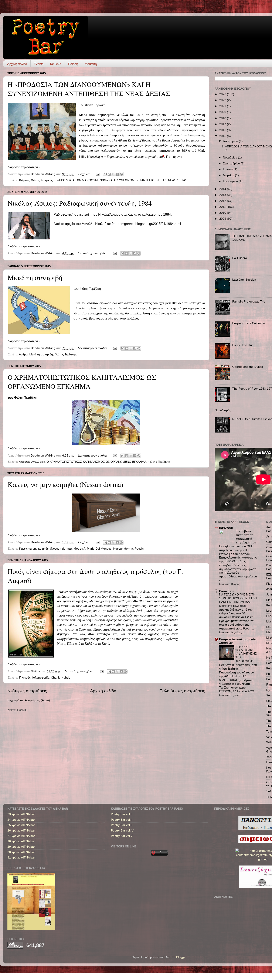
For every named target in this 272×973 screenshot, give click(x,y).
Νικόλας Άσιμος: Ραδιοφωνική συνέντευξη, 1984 (80, 203)
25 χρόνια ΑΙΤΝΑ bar (21, 825)
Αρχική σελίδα (17, 64)
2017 (223, 124)
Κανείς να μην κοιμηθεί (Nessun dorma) (65, 484)
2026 (223, 94)
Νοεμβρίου (230, 157)
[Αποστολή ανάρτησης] (97, 174)
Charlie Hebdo (60, 677)
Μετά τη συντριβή (35, 277)
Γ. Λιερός (25, 677)
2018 (223, 118)
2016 (223, 130)
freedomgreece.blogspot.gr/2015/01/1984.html (146, 224)
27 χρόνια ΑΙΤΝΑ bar (21, 835)
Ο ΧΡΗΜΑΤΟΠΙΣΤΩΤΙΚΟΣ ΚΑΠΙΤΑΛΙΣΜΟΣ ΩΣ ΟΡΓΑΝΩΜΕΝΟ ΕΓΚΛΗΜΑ (82, 381)
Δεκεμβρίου (231, 141)
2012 (223, 200)
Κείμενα (55, 64)
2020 (223, 112)
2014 (223, 189)
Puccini (139, 548)
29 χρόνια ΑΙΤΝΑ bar (21, 846)
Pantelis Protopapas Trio (248, 301)
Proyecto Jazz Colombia (248, 323)
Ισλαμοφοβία (40, 677)
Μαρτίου (229, 175)
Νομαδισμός (223, 410)
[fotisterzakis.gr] (31, 929)
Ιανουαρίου (231, 181)
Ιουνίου (228, 169)
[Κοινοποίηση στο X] (113, 174)
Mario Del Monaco (99, 548)
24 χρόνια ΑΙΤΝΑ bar (21, 819)
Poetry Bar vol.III (122, 825)
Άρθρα (23, 354)
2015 (223, 136)
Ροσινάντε (226, 591)
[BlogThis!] (109, 174)
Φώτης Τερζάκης (42, 180)
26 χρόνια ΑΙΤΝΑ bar (21, 830)
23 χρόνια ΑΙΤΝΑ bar (21, 814)
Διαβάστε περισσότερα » (24, 167)
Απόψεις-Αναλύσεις (32, 461)
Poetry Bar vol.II (121, 819)
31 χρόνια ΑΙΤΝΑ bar (21, 857)
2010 (223, 212)
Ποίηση (73, 64)
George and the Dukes (247, 366)
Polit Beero (239, 258)
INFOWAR (226, 527)
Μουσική (91, 64)
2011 (223, 206)
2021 (223, 106)
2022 (223, 100)
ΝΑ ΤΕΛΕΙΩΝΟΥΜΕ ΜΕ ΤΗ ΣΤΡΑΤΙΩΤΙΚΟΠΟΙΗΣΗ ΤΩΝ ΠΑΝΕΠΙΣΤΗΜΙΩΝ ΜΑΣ (238, 598)
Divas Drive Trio (243, 345)
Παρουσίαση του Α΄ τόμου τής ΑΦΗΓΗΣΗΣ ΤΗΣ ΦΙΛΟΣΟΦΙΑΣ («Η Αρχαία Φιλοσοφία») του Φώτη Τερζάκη (238, 657)
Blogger (181, 957)
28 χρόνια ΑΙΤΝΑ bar (21, 841)
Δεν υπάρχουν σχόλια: (93, 253)
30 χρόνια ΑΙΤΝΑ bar (21, 852)
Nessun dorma (123, 548)
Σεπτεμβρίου (232, 163)
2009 (223, 218)
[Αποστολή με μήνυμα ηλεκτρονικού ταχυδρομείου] (105, 174)
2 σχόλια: (84, 174)
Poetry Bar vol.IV (122, 830)
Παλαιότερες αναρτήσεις (182, 691)
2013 (223, 195)
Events (39, 64)
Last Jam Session (244, 279)
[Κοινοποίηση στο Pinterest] (121, 174)
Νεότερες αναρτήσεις (27, 691)
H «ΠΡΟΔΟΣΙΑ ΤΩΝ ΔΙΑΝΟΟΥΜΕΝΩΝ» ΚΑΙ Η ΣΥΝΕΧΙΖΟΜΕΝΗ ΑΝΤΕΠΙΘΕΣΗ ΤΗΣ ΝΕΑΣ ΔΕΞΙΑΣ (89, 89)
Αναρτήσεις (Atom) (37, 700)
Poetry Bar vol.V (122, 835)
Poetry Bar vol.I (121, 814)
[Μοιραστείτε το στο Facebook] (117, 174)
